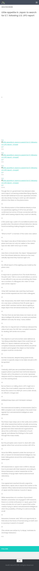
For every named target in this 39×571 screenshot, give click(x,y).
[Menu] (36, 2)
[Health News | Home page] (3, 2)
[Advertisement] (19, 37)
